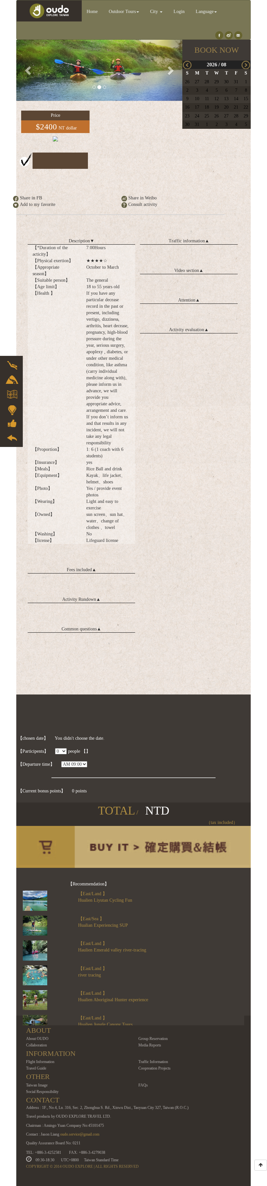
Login (179, 11)
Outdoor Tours (122, 11)
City (154, 11)
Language (205, 11)
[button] (28, 70)
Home (92, 11)
